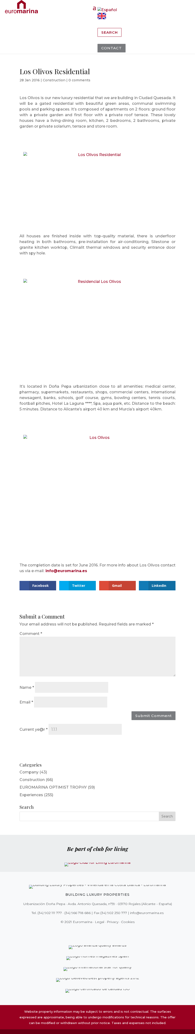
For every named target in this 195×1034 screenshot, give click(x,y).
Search (109, 32)
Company (29, 772)
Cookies (128, 922)
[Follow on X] (87, 931)
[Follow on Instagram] (94, 931)
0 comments (79, 80)
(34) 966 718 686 (77, 913)
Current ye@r (34, 729)
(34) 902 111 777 (50, 913)
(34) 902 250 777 (113, 913)
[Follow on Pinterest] (101, 931)
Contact (111, 48)
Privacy (112, 922)
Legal (99, 922)
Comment (31, 633)
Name (27, 687)
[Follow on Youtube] (107, 931)
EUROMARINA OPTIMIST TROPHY (53, 787)
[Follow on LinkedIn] (114, 931)
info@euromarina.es (66, 571)
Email (26, 702)
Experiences (31, 795)
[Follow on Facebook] (81, 931)
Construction (54, 80)
